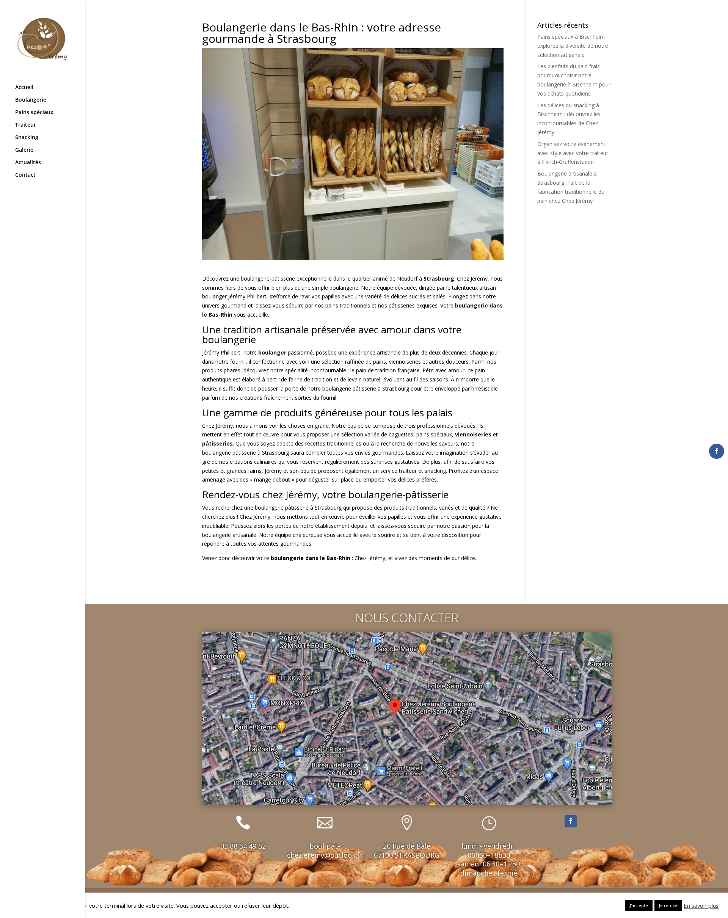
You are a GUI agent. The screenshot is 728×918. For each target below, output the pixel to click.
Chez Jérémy (472, 278)
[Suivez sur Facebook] (571, 821)
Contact (25, 175)
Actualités (28, 163)
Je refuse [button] (668, 905)
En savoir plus (701, 905)
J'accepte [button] (639, 905)
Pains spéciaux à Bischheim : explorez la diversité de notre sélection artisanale (572, 45)
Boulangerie (30, 100)
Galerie (24, 150)
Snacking (26, 138)
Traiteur (25, 125)
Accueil (24, 88)
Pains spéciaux (34, 113)
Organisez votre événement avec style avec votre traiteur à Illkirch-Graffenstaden (572, 153)
